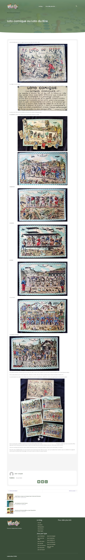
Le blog (40, 6)
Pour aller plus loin (50, 6)
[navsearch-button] (76, 6)
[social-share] (38, 481)
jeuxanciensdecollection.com (49, 443)
